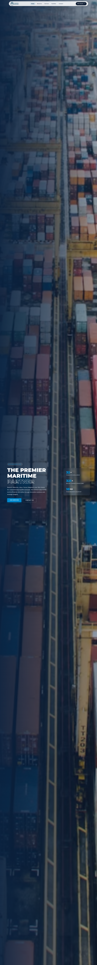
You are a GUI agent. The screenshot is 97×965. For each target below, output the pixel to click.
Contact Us (30, 500)
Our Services (14, 500)
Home (32, 3)
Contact (61, 3)
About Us (39, 3)
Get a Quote (80, 3)
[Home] (14, 3)
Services (46, 3)
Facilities (54, 3)
